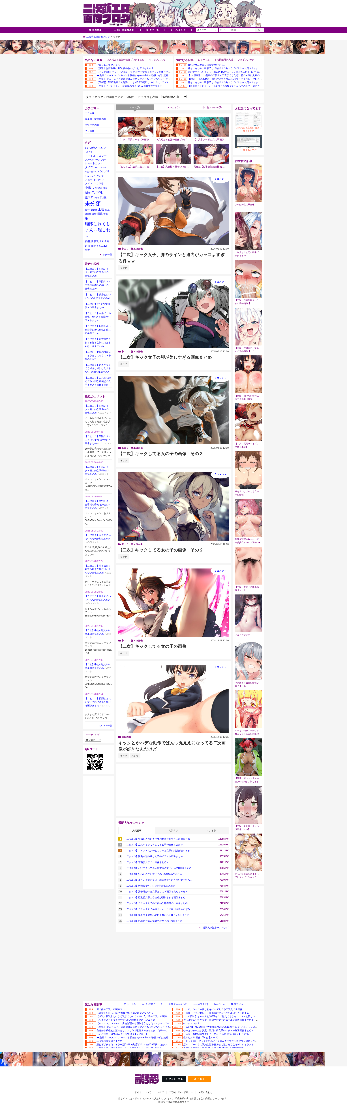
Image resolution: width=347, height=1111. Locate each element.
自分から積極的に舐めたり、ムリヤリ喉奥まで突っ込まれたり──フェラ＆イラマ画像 (142, 1030)
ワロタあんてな (157, 59)
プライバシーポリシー (181, 1092)
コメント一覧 (105, 725)
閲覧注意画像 (92, 125)
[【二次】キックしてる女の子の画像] (173, 602)
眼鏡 (99, 213)
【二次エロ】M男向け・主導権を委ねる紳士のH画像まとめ (97, 285)
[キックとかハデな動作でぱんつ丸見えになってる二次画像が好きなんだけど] (173, 699)
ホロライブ (98, 179)
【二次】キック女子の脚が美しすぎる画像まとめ (165, 357)
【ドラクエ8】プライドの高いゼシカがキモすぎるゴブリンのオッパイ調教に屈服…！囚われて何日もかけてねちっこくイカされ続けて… (169, 72)
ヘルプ (160, 1092)
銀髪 (87, 245)
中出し (89, 187)
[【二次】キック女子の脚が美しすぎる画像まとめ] (173, 313)
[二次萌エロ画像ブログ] (173, 13)
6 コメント (220, 281)
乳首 (105, 188)
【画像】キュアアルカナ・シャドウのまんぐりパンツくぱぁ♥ (129, 1048)
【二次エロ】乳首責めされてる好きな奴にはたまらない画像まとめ (98, 342)
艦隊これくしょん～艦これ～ (98, 229)
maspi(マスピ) (200, 1004)
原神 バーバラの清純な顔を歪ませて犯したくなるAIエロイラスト (218, 1044)
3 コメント (220, 179)
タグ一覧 (154, 30)
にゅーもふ (204, 59)
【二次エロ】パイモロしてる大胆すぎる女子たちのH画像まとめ (158, 868)
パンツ (135, 755)
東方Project (91, 210)
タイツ (89, 167)
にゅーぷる (130, 1004)
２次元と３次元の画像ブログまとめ (125, 59)
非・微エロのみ (212, 107)
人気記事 (137, 830)
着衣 (105, 214)
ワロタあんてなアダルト (109, 65)
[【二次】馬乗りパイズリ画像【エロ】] (135, 127)
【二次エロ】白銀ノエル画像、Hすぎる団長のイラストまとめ (98, 317)
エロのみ (173, 107)
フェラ (89, 179)
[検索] (259, 30)
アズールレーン (92, 159)
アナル (104, 160)
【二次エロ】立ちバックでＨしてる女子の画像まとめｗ (153, 844)
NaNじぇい (237, 1004)
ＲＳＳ (200, 1079)
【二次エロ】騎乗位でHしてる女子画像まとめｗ (149, 885)
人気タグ (173, 830)
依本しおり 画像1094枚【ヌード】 (201, 1037)
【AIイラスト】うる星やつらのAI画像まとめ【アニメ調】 (127, 1019)
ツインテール (100, 167)
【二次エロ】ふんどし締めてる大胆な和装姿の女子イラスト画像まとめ (98, 381)
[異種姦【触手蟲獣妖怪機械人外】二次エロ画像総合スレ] (211, 154)
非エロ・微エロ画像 (132, 248)
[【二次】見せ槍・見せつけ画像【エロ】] (173, 154)
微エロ (89, 197)
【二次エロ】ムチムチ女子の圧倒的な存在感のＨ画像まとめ (156, 903)
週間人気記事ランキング (216, 927)
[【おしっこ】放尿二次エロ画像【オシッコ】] (135, 154)
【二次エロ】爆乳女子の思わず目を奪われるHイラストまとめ (156, 915)
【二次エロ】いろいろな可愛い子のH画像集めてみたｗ (153, 874)
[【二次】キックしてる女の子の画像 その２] (173, 506)
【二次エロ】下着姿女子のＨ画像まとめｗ (146, 862)
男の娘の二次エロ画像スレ (111, 1009)
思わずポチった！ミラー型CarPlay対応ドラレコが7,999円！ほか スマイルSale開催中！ (234, 72)
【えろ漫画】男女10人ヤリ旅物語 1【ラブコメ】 (122, 1034)
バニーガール (91, 172)
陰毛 (93, 246)
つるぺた (102, 148)
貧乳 (96, 241)
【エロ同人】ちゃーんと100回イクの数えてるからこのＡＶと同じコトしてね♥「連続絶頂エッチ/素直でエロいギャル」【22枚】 (255, 86)
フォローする (176, 1079)
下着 (101, 183)
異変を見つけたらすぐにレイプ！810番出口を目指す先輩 (213, 1048)
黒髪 (87, 250)
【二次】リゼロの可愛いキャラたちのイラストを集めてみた (98, 355)
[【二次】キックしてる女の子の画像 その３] (173, 410)
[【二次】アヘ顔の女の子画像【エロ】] (211, 127)
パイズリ (103, 171)
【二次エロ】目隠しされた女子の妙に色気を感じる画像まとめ (98, 329)
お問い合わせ (205, 1092)
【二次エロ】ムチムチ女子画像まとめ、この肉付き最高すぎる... (158, 909)
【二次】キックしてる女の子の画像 (152, 646)
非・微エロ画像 (125, 30)
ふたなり (89, 152)
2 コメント (220, 570)
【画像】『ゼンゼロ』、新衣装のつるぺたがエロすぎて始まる (129, 86)
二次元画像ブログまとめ (109, 1041)
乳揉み (98, 188)
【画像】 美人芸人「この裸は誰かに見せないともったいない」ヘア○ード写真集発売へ (142, 79)
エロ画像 (97, 30)
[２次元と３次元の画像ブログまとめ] (173, 127)
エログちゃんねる (177, 1004)
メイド (89, 183)
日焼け (104, 197)
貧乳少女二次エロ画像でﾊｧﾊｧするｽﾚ (207, 65)
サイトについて (143, 1092)
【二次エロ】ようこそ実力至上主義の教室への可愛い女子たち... (158, 879)
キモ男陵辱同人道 (223, 59)
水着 (101, 209)
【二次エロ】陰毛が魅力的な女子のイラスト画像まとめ (153, 856)
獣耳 (107, 210)
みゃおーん (219, 1004)
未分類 (93, 203)
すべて (135, 107)
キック (123, 267)
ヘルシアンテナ (191, 1023)
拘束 (97, 197)
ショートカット (94, 163)
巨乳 (99, 192)
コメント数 (210, 830)
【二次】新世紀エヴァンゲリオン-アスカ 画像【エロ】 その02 (216, 1034)
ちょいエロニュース (152, 1004)
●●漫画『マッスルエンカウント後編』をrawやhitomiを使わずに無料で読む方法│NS (141, 75)
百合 (94, 213)
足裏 (102, 241)
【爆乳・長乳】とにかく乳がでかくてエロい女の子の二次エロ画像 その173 (136, 1016)
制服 (88, 192)
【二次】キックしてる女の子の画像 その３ (160, 453)
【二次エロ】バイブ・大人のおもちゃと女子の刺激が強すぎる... (158, 850)
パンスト (90, 175)
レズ (95, 183)
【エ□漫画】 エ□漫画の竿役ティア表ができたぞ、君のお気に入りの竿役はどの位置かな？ (235, 75)
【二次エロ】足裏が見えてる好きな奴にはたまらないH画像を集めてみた (98, 368)
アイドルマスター (96, 155)
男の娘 (88, 214)
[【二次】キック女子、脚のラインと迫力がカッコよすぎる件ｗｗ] (173, 211)
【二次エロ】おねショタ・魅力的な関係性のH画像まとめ (97, 272)
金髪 (106, 241)
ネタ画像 (89, 130)
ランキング (179, 30)
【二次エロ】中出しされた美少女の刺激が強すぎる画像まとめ (157, 838)
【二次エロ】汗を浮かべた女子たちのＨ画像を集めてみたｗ (156, 891)
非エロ (102, 246)
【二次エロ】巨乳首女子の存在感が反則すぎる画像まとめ (154, 897)
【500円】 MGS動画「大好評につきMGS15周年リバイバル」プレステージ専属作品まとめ (144, 82)
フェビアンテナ (246, 59)
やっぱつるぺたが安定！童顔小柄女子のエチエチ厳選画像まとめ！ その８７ (224, 1019)
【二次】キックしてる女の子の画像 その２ (160, 550)
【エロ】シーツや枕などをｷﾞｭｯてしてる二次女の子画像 (212, 1009)
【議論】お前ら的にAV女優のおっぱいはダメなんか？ (125, 68)
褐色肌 (89, 241)
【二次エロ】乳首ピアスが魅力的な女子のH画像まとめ (153, 921)
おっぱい (91, 148)
